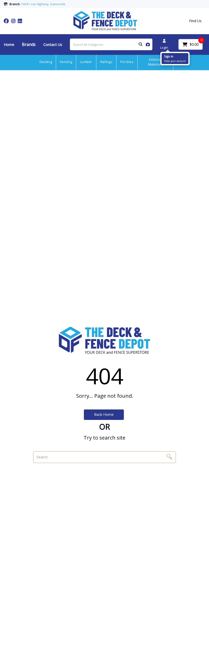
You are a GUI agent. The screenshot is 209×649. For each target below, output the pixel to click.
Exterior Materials (155, 62)
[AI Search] (147, 44)
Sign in (168, 56)
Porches (127, 62)
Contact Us (52, 44)
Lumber (86, 62)
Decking (46, 62)
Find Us (195, 20)
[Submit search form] (140, 44)
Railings (106, 62)
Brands (29, 44)
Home (9, 44)
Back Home (104, 414)
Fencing (66, 62)
